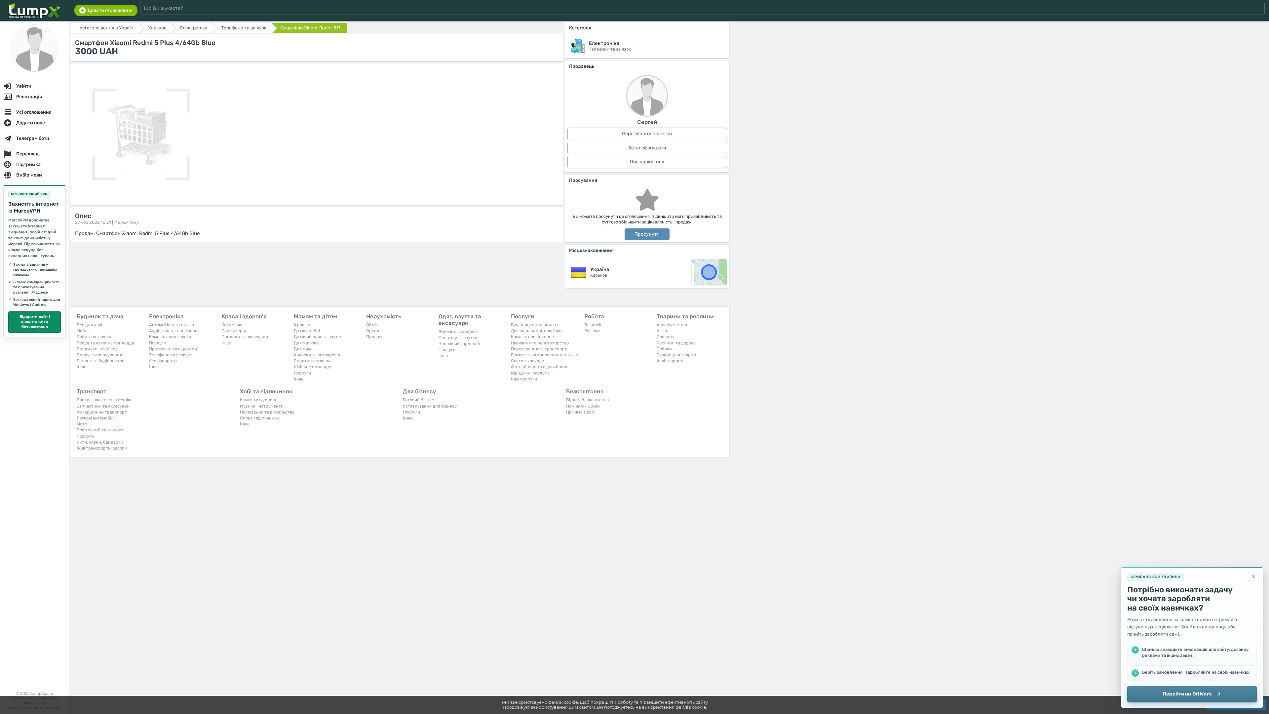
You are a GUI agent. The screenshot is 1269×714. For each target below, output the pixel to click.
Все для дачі (89, 324)
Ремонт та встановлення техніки (544, 354)
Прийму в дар (580, 412)
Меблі (83, 330)
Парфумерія (233, 330)
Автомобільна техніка (171, 324)
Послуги (157, 342)
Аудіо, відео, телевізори (173, 330)
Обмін (372, 324)
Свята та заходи (527, 360)
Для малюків (307, 342)
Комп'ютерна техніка (170, 336)
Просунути (647, 234)
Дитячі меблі (307, 330)
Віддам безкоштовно (587, 399)
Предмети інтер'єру (97, 348)
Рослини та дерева (676, 342)
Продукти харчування (99, 354)
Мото (82, 423)
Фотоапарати (163, 360)
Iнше (81, 366)
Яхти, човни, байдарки (100, 442)
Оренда (374, 330)
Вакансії (592, 324)
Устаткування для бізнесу (430, 406)
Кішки (663, 330)
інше (443, 355)
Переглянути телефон (647, 134)
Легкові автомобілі (96, 418)
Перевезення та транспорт (539, 348)
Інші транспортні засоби (102, 448)
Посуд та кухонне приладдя (105, 342)
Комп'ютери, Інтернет (533, 336)
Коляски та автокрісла (317, 354)
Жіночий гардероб (458, 331)
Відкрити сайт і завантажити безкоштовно (34, 321)
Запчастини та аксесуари (103, 406)
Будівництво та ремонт (534, 324)
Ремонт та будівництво (100, 360)
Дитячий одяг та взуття (318, 336)
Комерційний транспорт (102, 412)
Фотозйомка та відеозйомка (539, 366)
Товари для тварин (676, 354)
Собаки (664, 348)
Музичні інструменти (262, 406)
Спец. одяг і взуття (458, 337)
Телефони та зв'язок (170, 354)
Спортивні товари (312, 360)
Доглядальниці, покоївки (536, 330)
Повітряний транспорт (100, 429)
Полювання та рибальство (267, 412)
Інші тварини (670, 360)
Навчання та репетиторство (540, 342)
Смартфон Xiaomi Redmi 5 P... (312, 28)
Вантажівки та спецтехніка (105, 399)
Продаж (374, 336)
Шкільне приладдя (313, 366)
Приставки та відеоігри (173, 348)
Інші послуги (524, 379)
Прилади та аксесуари (244, 336)
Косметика (232, 324)
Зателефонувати (647, 148)
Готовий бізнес (418, 399)
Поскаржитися (647, 162)
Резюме (592, 330)
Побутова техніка (94, 336)
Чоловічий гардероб (459, 343)
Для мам (302, 348)
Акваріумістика (672, 324)
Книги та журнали (259, 399)
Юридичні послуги (530, 373)
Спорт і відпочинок (259, 418)
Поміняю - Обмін (583, 406)
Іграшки (302, 324)
